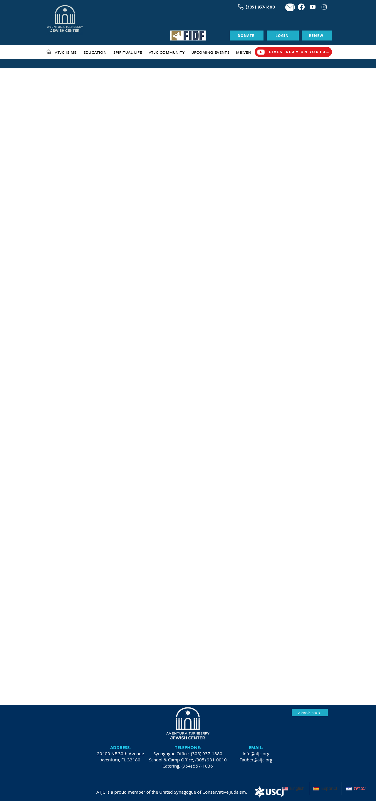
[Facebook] (301, 7)
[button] (66, 52)
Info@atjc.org (256, 753)
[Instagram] (324, 7)
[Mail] (290, 7)
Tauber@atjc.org (256, 760)
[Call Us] (240, 6)
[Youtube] (312, 7)
